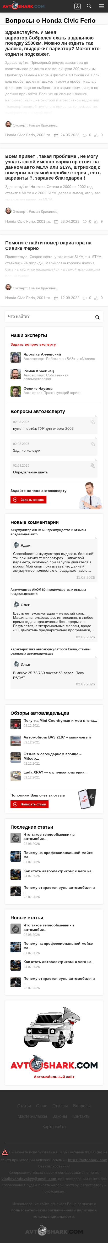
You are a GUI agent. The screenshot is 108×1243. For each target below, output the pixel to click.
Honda (10, 135)
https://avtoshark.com (87, 1160)
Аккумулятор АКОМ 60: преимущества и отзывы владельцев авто (48, 532)
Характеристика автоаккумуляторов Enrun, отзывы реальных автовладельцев (50, 651)
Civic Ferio (26, 135)
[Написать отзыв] (77, 6)
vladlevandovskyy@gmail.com (29, 1179)
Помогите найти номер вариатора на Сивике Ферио (48, 245)
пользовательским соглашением (42, 1210)
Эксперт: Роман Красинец (35, 125)
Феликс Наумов (38, 388)
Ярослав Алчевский (42, 354)
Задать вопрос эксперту (33, 344)
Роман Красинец (39, 371)
